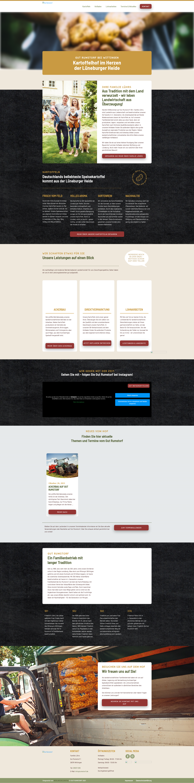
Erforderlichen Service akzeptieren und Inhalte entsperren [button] (132, 402)
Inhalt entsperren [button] (132, 395)
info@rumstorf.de (81, 771)
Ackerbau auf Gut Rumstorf (62, 484)
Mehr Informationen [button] (78, 402)
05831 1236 (76, 768)
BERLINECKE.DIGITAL (61, 780)
